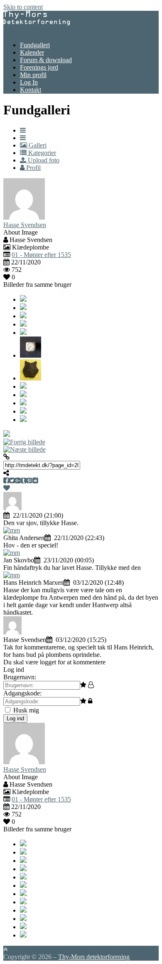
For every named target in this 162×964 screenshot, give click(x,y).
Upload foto (42, 160)
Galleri (37, 145)
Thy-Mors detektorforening (94, 956)
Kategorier (41, 152)
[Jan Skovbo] (11, 552)
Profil (33, 167)
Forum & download (46, 59)
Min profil (33, 74)
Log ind (15, 718)
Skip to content (23, 6)
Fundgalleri (35, 44)
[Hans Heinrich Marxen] (11, 575)
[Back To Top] (5, 949)
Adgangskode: (22, 693)
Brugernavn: (19, 677)
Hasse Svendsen (24, 224)
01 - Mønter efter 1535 (41, 254)
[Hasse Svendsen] (12, 632)
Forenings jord (39, 67)
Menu (11, 30)
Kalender (32, 52)
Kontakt (30, 89)
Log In (29, 82)
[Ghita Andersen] (11, 530)
